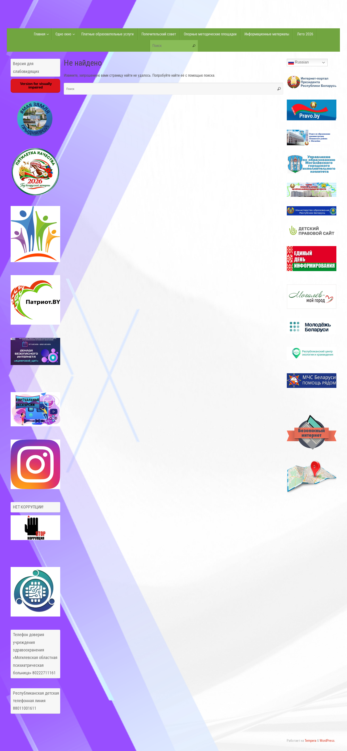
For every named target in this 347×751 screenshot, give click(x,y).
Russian (301, 62)
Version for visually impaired (35, 85)
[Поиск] (194, 46)
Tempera (310, 741)
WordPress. (327, 741)
